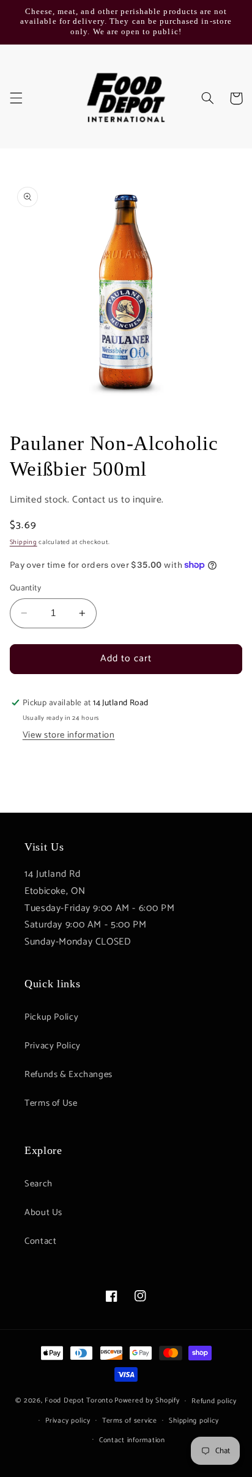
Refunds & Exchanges (68, 1074)
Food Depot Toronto (79, 1400)
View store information (69, 735)
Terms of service (129, 1420)
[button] (16, 98)
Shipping (23, 542)
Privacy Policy (52, 1046)
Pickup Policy (51, 1017)
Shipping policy (193, 1420)
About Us (43, 1212)
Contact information (132, 1440)
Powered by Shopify (146, 1400)
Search (38, 1184)
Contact (40, 1241)
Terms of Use (51, 1103)
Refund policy (214, 1401)
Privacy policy (67, 1420)
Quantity (25, 588)
